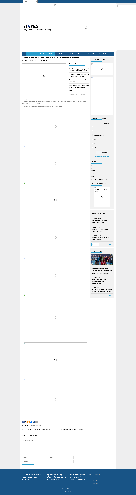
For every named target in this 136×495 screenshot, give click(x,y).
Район (31, 54)
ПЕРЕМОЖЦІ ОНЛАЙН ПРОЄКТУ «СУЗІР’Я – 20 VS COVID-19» (36, 429)
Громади (41, 54)
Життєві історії (97, 131)
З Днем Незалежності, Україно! (77, 94)
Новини (95, 126)
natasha (44, 60)
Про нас (95, 480)
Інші (110, 295)
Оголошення (103, 54)
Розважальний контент (99, 135)
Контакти (96, 483)
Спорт (80, 54)
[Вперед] (24, 54)
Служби (60, 54)
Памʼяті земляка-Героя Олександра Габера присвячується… (98, 281)
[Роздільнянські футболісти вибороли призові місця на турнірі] (102, 259)
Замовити (95, 244)
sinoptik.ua (104, 179)
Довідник (90, 54)
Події (51, 54)
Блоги (71, 54)
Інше (95, 147)
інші (110, 244)
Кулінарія (96, 139)
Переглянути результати (102, 156)
